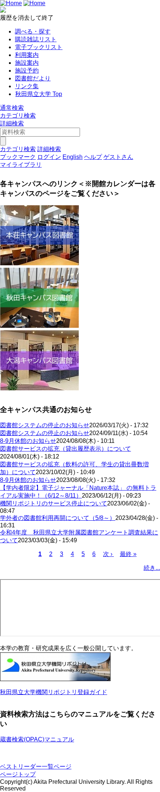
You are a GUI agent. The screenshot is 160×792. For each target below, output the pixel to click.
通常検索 (12, 108)
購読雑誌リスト (36, 39)
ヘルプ (93, 157)
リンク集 (27, 86)
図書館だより (33, 78)
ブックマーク (18, 157)
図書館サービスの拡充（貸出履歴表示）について (65, 449)
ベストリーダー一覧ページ (35, 766)
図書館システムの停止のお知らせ (44, 425)
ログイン (49, 157)
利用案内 (27, 55)
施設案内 (27, 63)
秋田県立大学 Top (38, 94)
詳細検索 (12, 123)
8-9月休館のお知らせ (28, 441)
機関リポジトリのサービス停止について (53, 503)
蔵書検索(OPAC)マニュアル (37, 739)
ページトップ (18, 774)
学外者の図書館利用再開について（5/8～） (57, 518)
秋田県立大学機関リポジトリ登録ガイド (53, 692)
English (73, 157)
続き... (152, 568)
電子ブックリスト (39, 47)
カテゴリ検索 (18, 115)
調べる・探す (33, 31)
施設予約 (27, 70)
